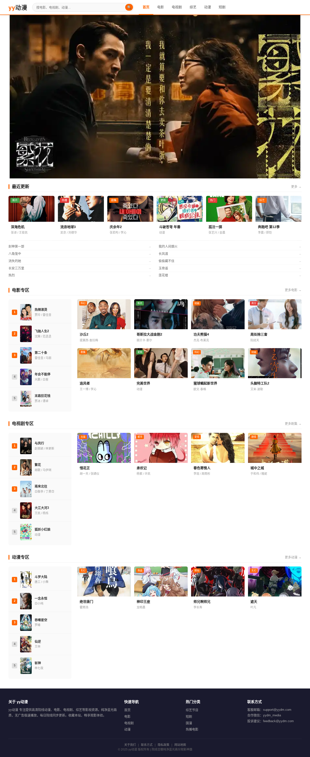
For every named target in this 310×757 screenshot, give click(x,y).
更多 (296, 186)
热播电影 (192, 729)
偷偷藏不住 (230, 261)
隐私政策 (163, 745)
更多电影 (293, 290)
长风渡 (230, 253)
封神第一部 (79, 246)
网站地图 (180, 745)
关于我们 (130, 745)
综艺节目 (192, 710)
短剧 (222, 7)
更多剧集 (293, 423)
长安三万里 (79, 268)
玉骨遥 (230, 268)
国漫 (189, 723)
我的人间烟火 (230, 246)
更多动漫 (293, 557)
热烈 (79, 275)
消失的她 (79, 261)
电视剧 (177, 7)
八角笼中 (79, 253)
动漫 (17, 7)
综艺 (193, 7)
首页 (146, 7)
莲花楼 (230, 275)
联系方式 (147, 745)
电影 (160, 7)
